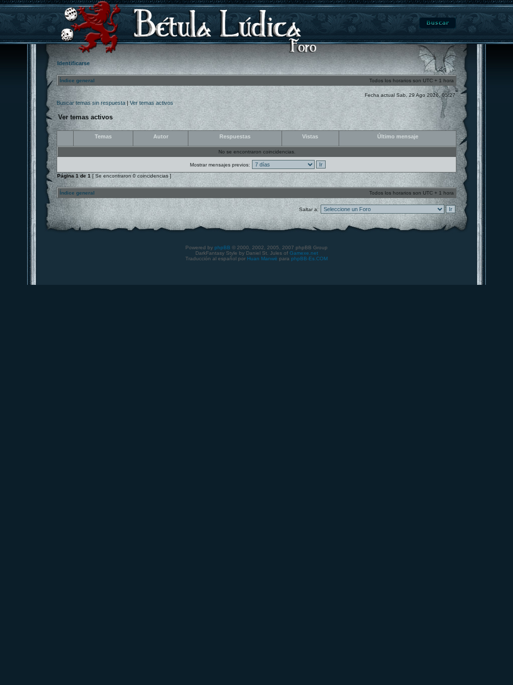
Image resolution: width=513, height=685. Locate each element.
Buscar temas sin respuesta (91, 103)
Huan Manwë (262, 258)
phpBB (222, 247)
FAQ (391, 23)
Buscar (437, 23)
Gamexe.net (304, 253)
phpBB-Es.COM (309, 258)
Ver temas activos (151, 103)
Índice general (77, 80)
